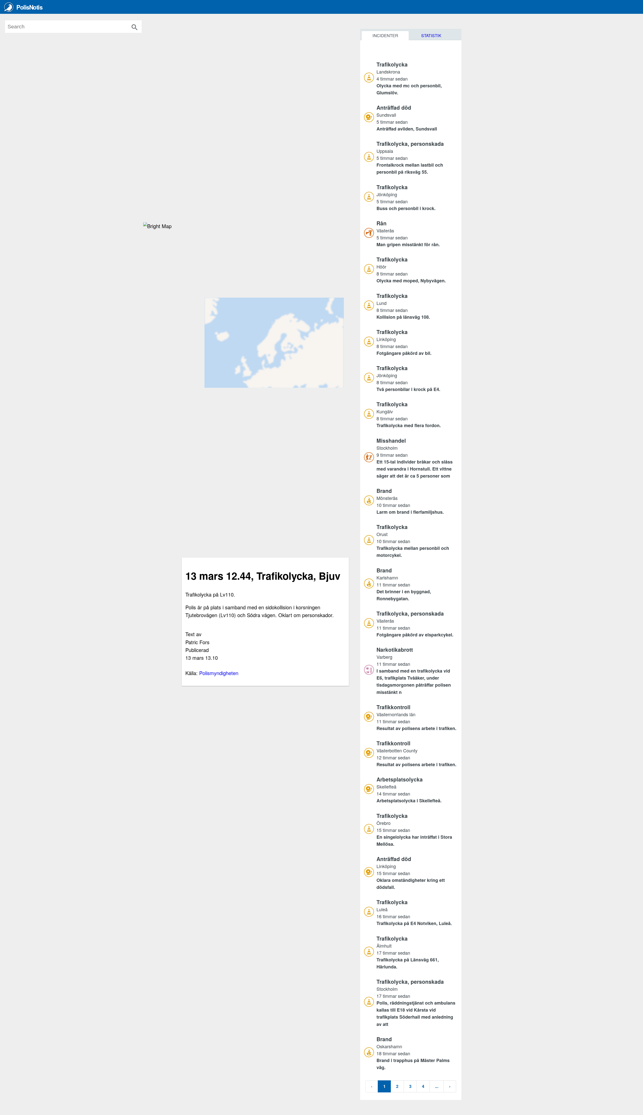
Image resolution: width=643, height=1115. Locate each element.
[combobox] (80, 26)
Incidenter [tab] (385, 35)
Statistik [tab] (431, 35)
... (436, 1086)
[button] (417, 78)
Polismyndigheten (218, 673)
